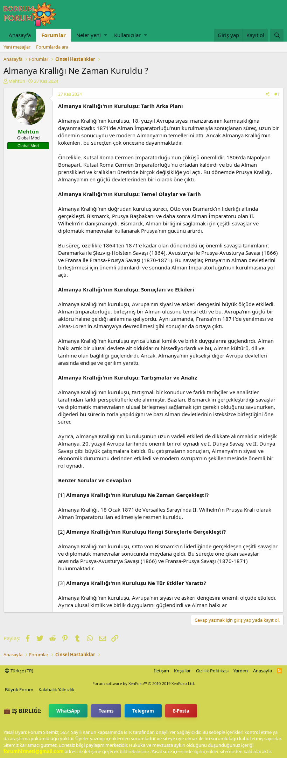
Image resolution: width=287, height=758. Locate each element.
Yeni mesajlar (17, 47)
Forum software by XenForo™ (143, 683)
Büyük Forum (19, 689)
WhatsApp (68, 711)
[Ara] (277, 35)
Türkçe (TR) (21, 670)
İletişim (161, 670)
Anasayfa (20, 34)
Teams (106, 711)
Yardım (240, 670)
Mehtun (16, 81)
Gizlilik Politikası (212, 670)
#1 (277, 94)
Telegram (143, 711)
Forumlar (53, 34)
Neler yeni (88, 34)
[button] (105, 35)
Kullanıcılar (127, 34)
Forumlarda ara (52, 47)
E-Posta (181, 711)
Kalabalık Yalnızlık (56, 689)
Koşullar (182, 670)
